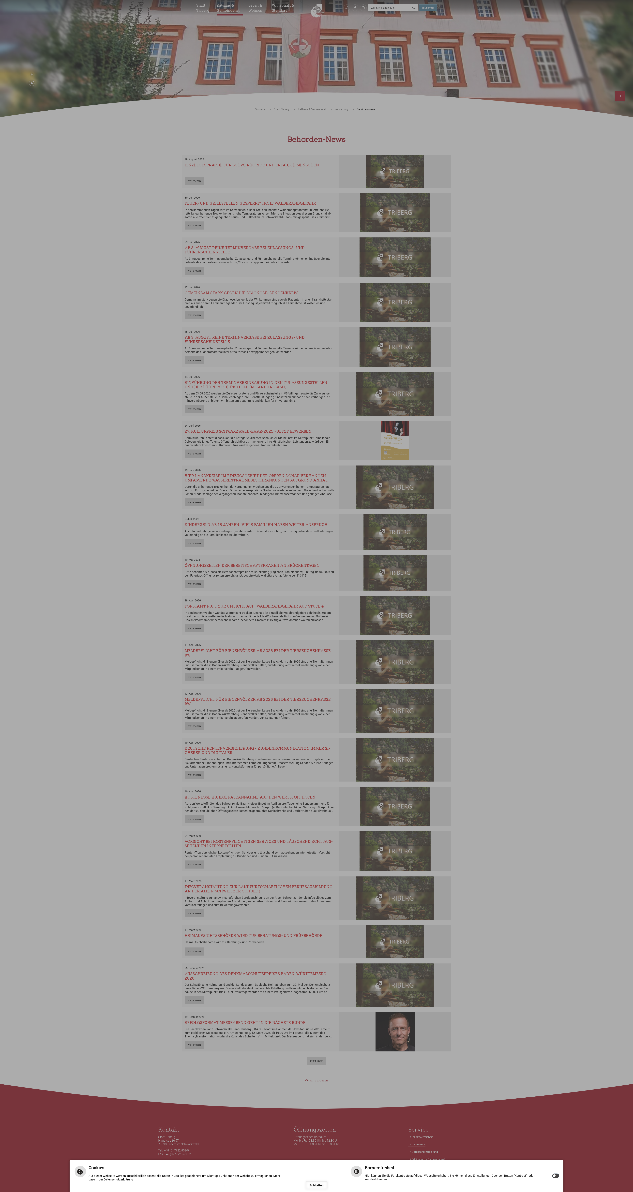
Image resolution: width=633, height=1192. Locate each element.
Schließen (316, 1185)
